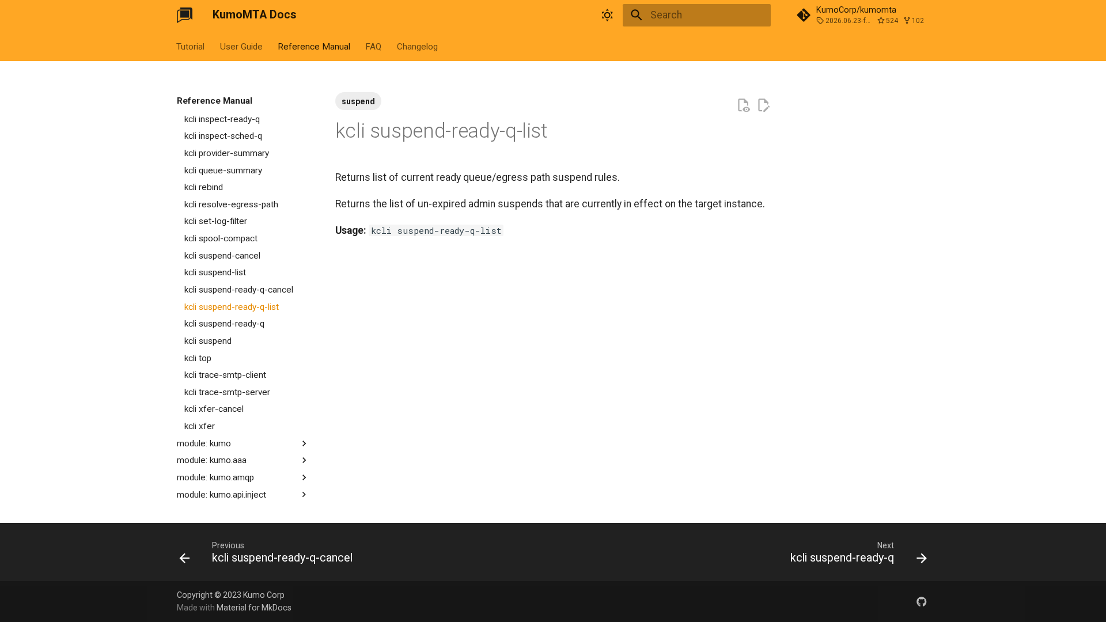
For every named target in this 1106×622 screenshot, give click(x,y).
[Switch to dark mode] (607, 15)
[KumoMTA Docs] (185, 15)
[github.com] (922, 601)
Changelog (417, 46)
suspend (358, 101)
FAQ (374, 46)
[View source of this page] (743, 105)
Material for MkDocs (254, 607)
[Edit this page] (763, 105)
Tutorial (191, 46)
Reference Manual (314, 46)
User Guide (241, 46)
